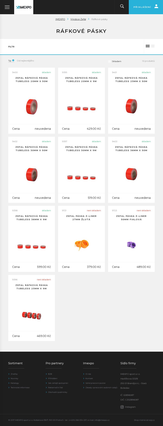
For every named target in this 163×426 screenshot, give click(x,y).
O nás (88, 374)
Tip (9, 60)
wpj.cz (152, 420)
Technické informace (20, 387)
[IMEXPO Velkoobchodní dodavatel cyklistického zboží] (23, 7)
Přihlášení (52, 378)
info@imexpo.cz (102, 420)
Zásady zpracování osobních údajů (101, 387)
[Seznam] (153, 46)
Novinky (14, 378)
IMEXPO (60, 19)
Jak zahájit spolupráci (58, 383)
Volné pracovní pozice (95, 383)
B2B (50, 374)
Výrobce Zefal (78, 19)
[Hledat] (122, 7)
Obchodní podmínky (57, 392)
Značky (14, 374)
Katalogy (15, 383)
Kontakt (89, 378)
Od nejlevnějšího (25, 60)
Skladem (116, 61)
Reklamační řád (55, 387)
